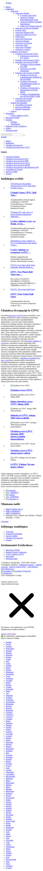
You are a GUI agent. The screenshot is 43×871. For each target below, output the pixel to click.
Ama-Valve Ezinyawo (23, 39)
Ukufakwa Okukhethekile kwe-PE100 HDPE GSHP (30, 95)
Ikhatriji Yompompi (22, 109)
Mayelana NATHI (12, 118)
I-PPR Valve (20, 37)
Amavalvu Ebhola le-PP (24, 32)
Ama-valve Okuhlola (23, 47)
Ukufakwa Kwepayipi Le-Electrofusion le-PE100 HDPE (30, 90)
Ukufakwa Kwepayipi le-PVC (26, 54)
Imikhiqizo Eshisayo (27, 565)
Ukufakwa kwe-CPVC (22, 390)
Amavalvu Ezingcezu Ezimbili (26, 28)
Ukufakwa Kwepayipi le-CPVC (27, 60)
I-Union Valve (20, 30)
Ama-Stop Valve (21, 45)
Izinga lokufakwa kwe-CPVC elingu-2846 (22, 402)
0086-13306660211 (13, 511)
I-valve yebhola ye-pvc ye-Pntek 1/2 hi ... (23, 222)
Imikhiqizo (10, 9)
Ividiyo (8, 128)
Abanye (13, 111)
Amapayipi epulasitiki (19, 103)
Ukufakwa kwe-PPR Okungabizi (28, 70)
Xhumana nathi (11, 130)
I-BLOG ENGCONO (17, 567)
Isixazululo (10, 113)
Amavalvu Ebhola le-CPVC (26, 35)
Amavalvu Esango (22, 41)
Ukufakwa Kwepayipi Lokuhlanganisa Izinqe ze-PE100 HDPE (30, 83)
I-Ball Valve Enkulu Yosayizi (31, 26)
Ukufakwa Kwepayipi (19, 52)
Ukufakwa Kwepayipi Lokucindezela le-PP (23, 99)
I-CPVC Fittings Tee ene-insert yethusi (23, 465)
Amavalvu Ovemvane (23, 43)
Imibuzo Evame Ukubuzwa (16, 126)
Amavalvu (14, 11)
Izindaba (9, 120)
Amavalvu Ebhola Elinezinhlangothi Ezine (29, 19)
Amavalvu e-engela (22, 50)
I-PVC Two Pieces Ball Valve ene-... (22, 273)
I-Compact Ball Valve (28, 15)
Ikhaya (8, 7)
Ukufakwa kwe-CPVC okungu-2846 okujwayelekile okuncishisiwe (22, 435)
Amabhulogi (15, 124)
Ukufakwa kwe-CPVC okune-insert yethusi (22, 451)
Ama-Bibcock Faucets (23, 105)
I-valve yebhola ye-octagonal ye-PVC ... (21, 251)
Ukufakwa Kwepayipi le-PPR (26, 62)
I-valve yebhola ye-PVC (20, 116)
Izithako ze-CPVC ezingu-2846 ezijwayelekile (23, 416)
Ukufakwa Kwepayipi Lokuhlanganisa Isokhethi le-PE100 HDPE (31, 77)
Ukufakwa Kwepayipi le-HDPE (27, 73)
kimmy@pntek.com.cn (14, 509)
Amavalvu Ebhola (22, 13)
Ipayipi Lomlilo (11, 172)
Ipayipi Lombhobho (22, 107)
